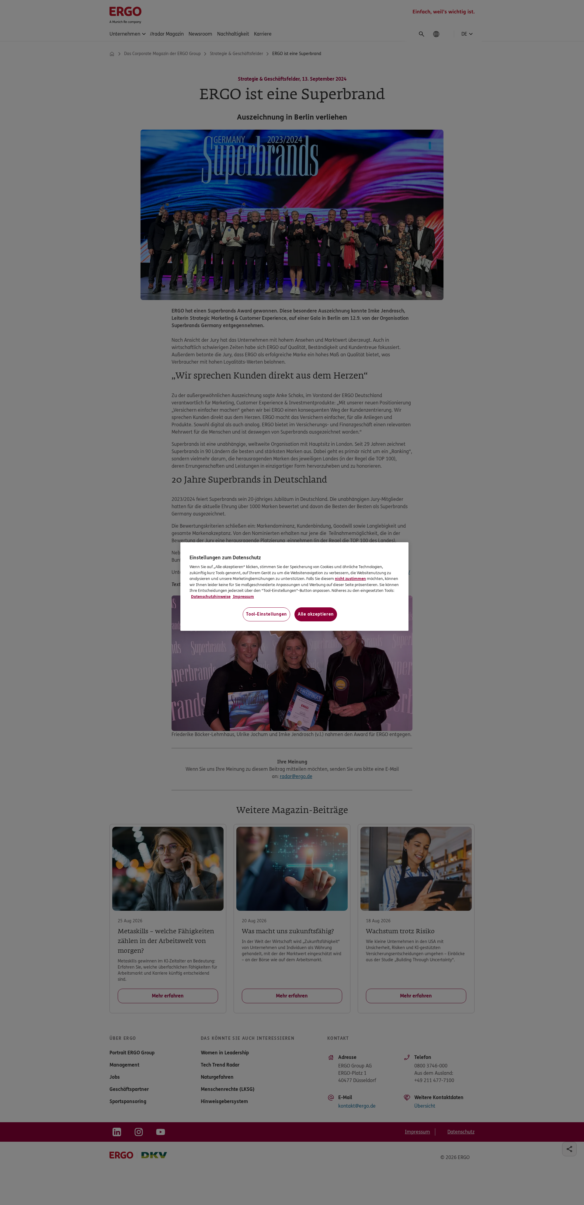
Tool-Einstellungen (266, 614)
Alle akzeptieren (316, 614)
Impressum (243, 596)
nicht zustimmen (350, 578)
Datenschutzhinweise (211, 596)
